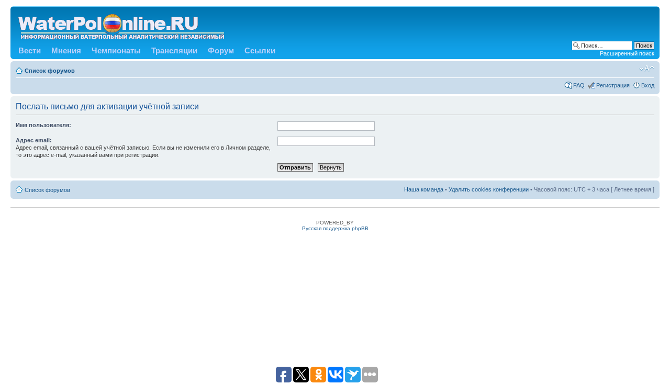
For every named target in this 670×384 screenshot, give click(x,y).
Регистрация (613, 85)
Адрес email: (34, 140)
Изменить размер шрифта (646, 68)
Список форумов (50, 70)
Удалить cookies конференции (489, 189)
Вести (29, 50)
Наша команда (423, 189)
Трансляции (174, 50)
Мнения (66, 50)
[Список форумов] (122, 25)
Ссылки (259, 50)
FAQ (579, 85)
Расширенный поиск (627, 53)
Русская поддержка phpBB (335, 228)
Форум (221, 50)
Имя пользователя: (43, 125)
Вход (647, 85)
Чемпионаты (116, 50)
